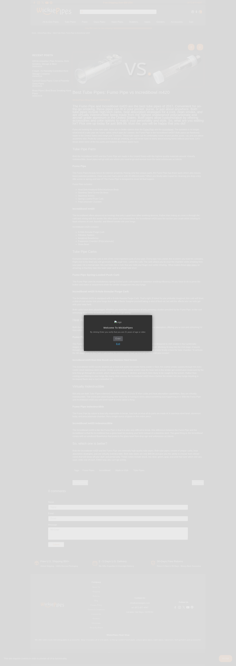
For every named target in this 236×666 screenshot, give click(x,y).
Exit (118, 344)
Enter (118, 338)
